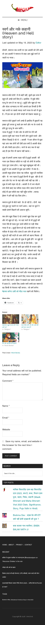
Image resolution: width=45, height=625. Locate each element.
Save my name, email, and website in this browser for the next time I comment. (22, 445)
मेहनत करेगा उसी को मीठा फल (14, 291)
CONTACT (28, 545)
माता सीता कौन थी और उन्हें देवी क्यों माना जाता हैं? (29, 326)
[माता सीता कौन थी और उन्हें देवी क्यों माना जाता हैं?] (29, 319)
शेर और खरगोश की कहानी (9, 343)
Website (6, 429)
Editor (38, 42)
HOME (4, 545)
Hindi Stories (15, 353)
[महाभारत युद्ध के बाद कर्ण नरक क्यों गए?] (10, 319)
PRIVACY (19, 545)
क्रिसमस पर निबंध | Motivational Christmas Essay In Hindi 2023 (17, 599)
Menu (24, 20)
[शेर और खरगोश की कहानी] (10, 337)
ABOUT (11, 545)
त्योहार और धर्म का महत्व (8, 567)
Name (6, 405)
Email (5, 417)
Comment (7, 380)
